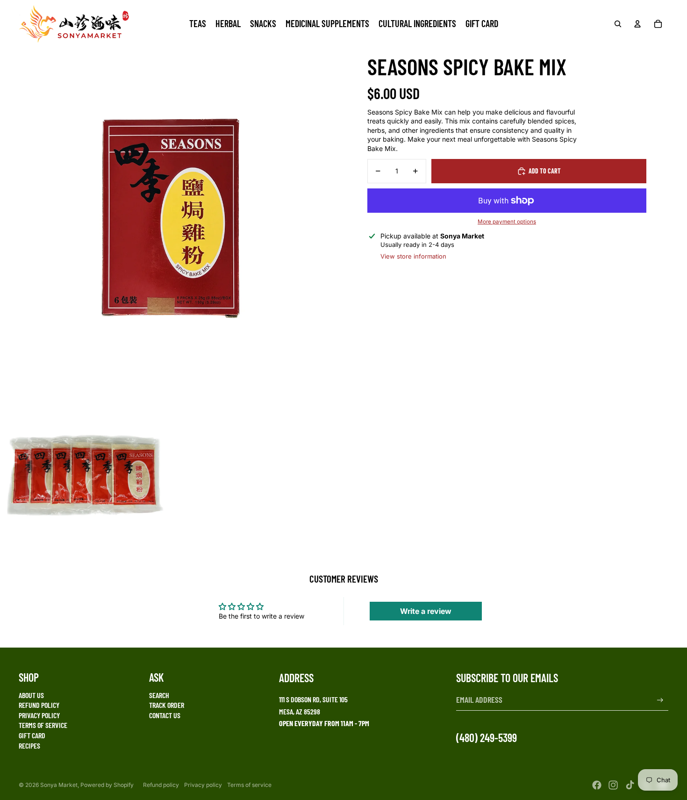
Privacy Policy (39, 715)
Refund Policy (39, 704)
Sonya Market (59, 784)
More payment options (507, 221)
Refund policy (161, 784)
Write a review (425, 611)
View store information (413, 256)
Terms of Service (43, 725)
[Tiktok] (630, 785)
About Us (31, 695)
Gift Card (32, 735)
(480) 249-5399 (486, 737)
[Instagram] (613, 785)
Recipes (29, 745)
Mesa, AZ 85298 (299, 711)
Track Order (166, 704)
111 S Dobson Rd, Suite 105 (313, 699)
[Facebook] (596, 785)
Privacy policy (203, 784)
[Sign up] (660, 700)
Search (159, 695)
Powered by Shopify (107, 784)
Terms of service (249, 784)
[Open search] (618, 24)
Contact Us (164, 715)
